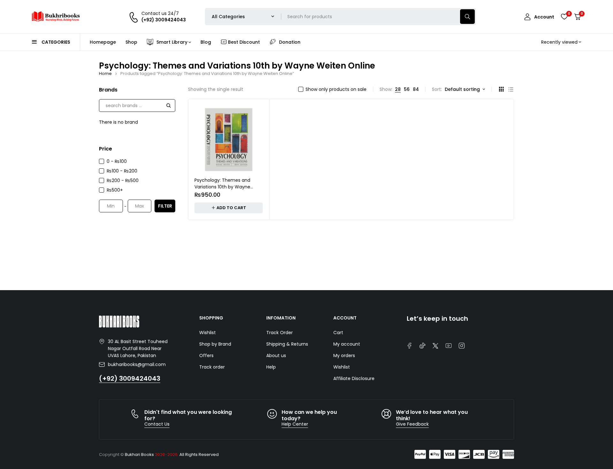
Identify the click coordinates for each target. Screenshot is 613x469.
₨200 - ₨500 (123, 180)
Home (105, 73)
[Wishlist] (564, 16)
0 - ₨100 (117, 161)
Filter (165, 206)
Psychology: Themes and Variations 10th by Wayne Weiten (222, 187)
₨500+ (115, 190)
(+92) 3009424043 (129, 378)
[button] (228, 207)
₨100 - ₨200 (122, 171)
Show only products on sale (336, 89)
